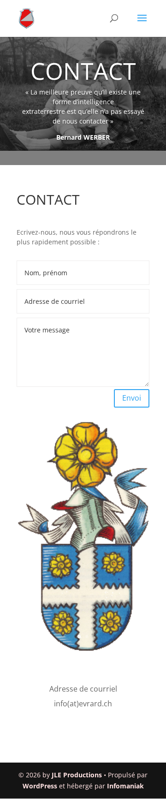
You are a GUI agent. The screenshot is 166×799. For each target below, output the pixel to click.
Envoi (131, 398)
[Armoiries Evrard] (83, 650)
